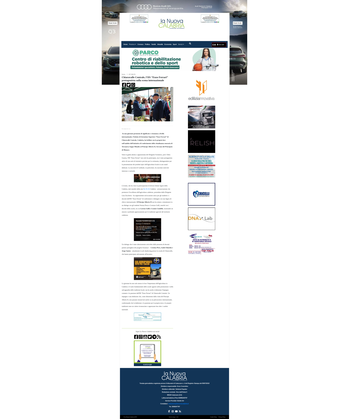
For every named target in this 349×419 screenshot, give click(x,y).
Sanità (153, 44)
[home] (171, 23)
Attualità (160, 44)
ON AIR (221, 45)
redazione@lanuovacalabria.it (178, 403)
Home (126, 44)
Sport (175, 44)
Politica (147, 44)
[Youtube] (176, 411)
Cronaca (140, 44)
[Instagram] (172, 411)
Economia (167, 44)
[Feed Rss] (180, 411)
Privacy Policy (222, 417)
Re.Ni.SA (146, 189)
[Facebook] (169, 411)
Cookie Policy (213, 417)
